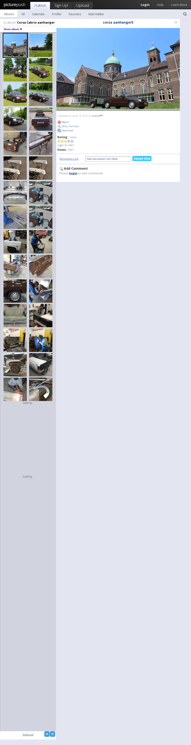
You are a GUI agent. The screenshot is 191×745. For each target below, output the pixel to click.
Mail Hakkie (96, 14)
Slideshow (28, 734)
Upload (82, 5)
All (23, 14)
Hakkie (40, 5)
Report (65, 122)
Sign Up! (61, 5)
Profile (56, 14)
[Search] (185, 14)
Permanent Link (68, 158)
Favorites (75, 14)
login (73, 173)
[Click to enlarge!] (118, 69)
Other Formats (70, 126)
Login (60, 145)
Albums (9, 14)
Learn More (179, 5)
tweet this (142, 158)
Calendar (38, 14)
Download (67, 130)
